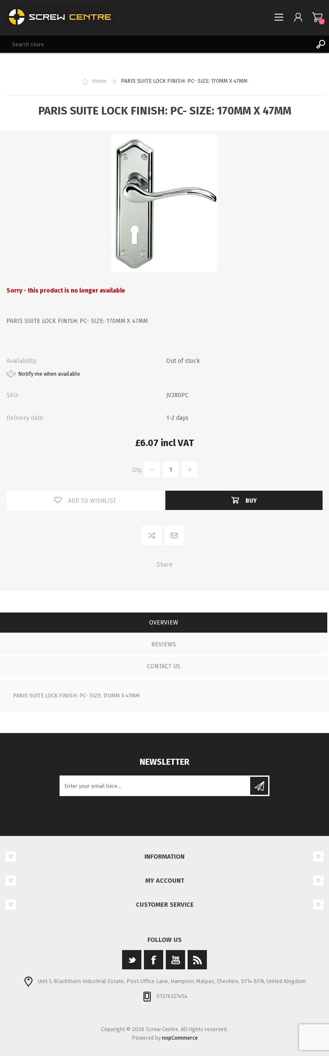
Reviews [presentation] (163, 644)
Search (320, 44)
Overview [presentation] (163, 622)
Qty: (137, 470)
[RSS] (197, 959)
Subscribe (259, 786)
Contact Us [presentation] (163, 666)
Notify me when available (49, 374)
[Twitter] (131, 959)
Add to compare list (152, 536)
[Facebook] (153, 959)
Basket (317, 17)
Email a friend (174, 536)
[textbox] (156, 44)
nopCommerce (180, 1038)
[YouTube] (175, 959)
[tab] (163, 623)
